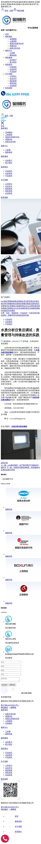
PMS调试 (11, 311)
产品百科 (13, 71)
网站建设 (4, 707)
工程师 (12, 53)
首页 (7, 34)
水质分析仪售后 (28, 301)
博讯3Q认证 (26, 306)
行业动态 (13, 67)
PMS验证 (4, 311)
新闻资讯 (8, 64)
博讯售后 (34, 306)
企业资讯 (13, 69)
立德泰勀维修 (34, 308)
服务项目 (8, 36)
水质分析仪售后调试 (19, 426)
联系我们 (18, 832)
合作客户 (13, 60)
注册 (11, 11)
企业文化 (13, 78)
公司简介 (13, 76)
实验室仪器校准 (31, 304)
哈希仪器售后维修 (18, 304)
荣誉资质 (13, 83)
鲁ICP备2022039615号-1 (10, 705)
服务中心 (8, 50)
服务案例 (8, 57)
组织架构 (13, 81)
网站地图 (20, 11)
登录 (6, 11)
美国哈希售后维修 (15, 301)
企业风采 (13, 86)
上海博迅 (13, 41)
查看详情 (8, 509)
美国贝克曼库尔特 (17, 43)
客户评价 (13, 62)
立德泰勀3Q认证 (12, 308)
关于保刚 (8, 74)
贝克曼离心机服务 (15, 306)
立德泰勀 (13, 39)
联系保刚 (8, 88)
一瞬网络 (12, 707)
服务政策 (13, 55)
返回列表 (4, 463)
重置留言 (12, 685)
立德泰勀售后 (24, 308)
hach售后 (4, 301)
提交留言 (4, 685)
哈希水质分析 (15, 48)
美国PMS (13, 46)
